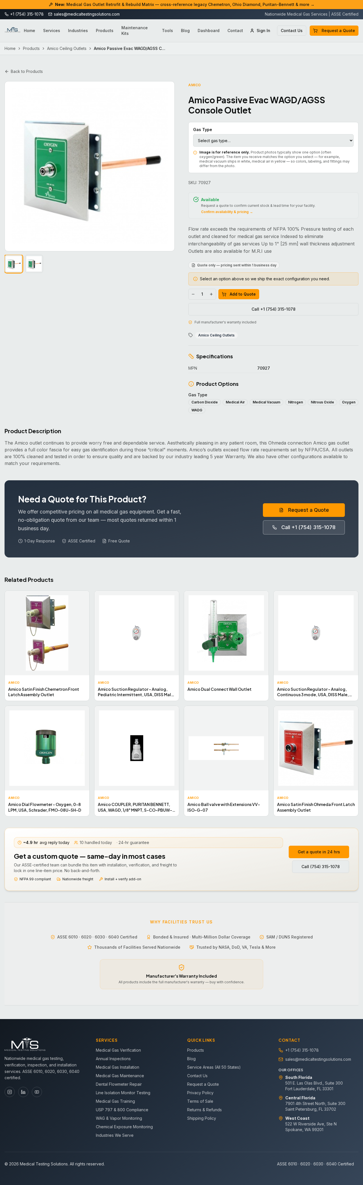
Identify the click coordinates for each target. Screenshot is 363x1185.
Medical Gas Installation (117, 1067)
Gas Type (202, 129)
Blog (185, 30)
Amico (194, 85)
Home (29, 30)
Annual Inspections (113, 1058)
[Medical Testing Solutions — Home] (12, 31)
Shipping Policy (201, 1118)
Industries (78, 30)
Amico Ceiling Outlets (66, 48)
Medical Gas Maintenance (120, 1075)
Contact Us (292, 30)
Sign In (263, 30)
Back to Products (27, 71)
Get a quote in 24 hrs (319, 851)
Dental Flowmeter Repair (119, 1084)
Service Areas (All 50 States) (214, 1067)
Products (104, 30)
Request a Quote (338, 30)
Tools (167, 30)
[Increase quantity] (211, 294)
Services (51, 30)
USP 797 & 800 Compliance (122, 1109)
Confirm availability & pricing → (227, 212)
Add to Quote (243, 294)
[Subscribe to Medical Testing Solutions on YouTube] (37, 1092)
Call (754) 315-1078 (320, 866)
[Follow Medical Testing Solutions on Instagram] (10, 1092)
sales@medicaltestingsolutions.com (318, 1059)
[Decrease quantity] (193, 294)
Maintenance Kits (134, 30)
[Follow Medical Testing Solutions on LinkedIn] (23, 1092)
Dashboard (209, 30)
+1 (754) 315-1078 (302, 1050)
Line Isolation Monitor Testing (123, 1092)
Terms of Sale (200, 1101)
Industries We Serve (115, 1135)
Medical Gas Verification (118, 1050)
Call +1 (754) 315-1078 (274, 309)
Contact (235, 30)
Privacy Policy (200, 1092)
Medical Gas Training (115, 1101)
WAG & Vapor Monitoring (119, 1118)
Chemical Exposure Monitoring (124, 1126)
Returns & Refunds (204, 1109)
